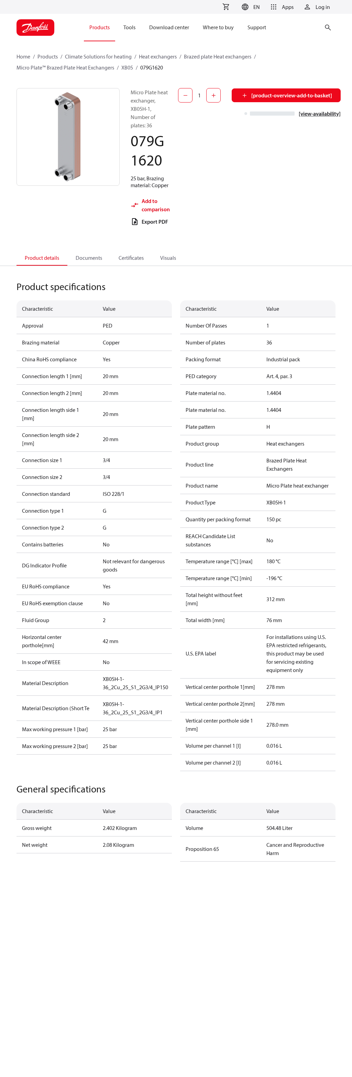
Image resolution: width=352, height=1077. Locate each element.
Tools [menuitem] (129, 27)
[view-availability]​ (320, 113)
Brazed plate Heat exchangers (217, 56)
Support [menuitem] (257, 27)
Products (47, 56)
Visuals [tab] (168, 257)
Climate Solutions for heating (98, 56)
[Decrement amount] (185, 95)
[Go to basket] (225, 6)
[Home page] (35, 27)
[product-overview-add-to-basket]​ (291, 95)
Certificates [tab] (131, 257)
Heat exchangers (158, 56)
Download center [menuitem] (169, 27)
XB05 (127, 67)
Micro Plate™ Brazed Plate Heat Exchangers (65, 67)
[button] (250, 6)
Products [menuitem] (99, 27)
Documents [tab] (89, 257)
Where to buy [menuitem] (218, 27)
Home (23, 56)
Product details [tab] (42, 257)
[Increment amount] (213, 95)
